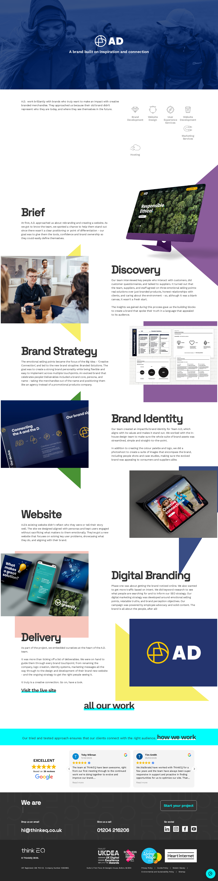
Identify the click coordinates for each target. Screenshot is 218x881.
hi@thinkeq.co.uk (41, 830)
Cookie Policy (162, 868)
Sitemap (182, 872)
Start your (178, 806)
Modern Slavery (179, 868)
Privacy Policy (147, 868)
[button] (194, 769)
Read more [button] (78, 782)
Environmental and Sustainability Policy (157, 872)
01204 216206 (113, 830)
